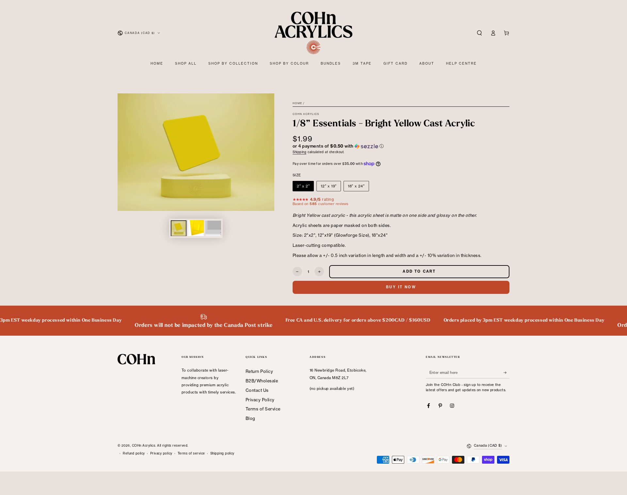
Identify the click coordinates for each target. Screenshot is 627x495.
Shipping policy (222, 453)
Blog (250, 418)
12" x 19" (329, 186)
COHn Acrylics (306, 114)
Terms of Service (263, 408)
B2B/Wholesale (262, 380)
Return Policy (259, 371)
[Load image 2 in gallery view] (196, 228)
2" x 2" (303, 186)
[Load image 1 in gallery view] (178, 228)
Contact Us (257, 390)
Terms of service (191, 453)
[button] (479, 33)
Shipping (299, 152)
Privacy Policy (260, 399)
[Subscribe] (506, 372)
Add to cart (419, 271)
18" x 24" (356, 186)
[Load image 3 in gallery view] (213, 228)
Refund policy (134, 453)
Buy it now (401, 287)
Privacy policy (161, 453)
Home (297, 103)
